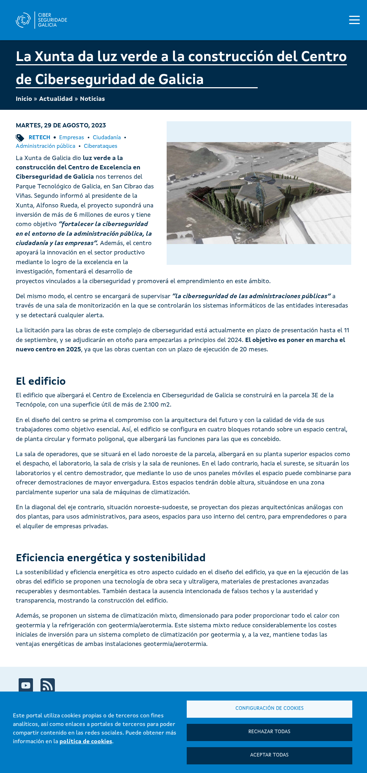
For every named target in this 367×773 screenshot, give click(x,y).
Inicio (24, 99)
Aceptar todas (269, 755)
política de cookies (85, 742)
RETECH (39, 138)
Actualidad (56, 99)
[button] (259, 193)
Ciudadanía (107, 138)
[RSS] (47, 685)
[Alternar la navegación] (354, 20)
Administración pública (45, 146)
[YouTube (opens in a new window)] (26, 685)
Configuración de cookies (269, 708)
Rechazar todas (269, 732)
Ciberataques (101, 146)
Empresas (71, 138)
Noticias (92, 99)
